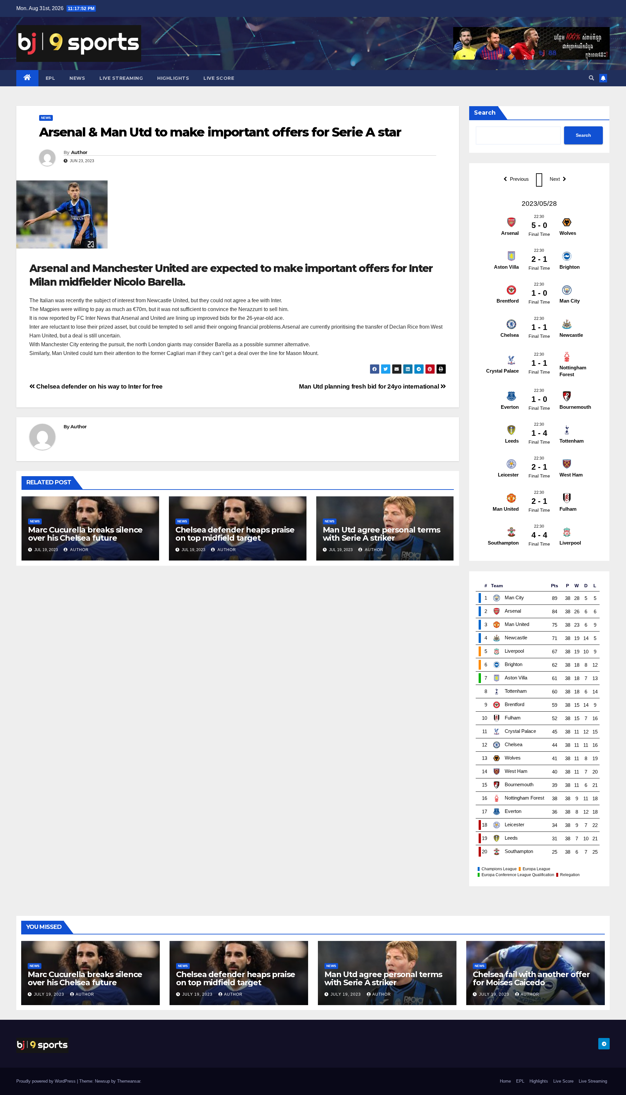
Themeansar (128, 1081)
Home (505, 1081)
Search (485, 112)
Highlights (173, 78)
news (46, 118)
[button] (591, 78)
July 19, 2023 (50, 994)
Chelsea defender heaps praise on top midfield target (234, 534)
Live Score (218, 78)
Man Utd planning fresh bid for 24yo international (369, 386)
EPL (50, 78)
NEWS (77, 78)
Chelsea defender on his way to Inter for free (99, 386)
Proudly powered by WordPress (46, 1081)
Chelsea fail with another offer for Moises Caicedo (531, 978)
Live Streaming (121, 78)
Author (79, 152)
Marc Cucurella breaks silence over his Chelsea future (85, 534)
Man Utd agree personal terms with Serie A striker (381, 534)
